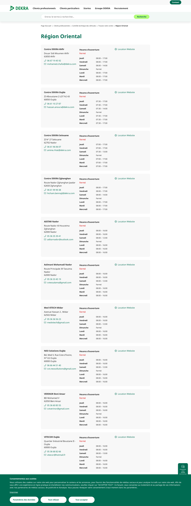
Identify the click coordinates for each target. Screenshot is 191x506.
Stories (87, 8)
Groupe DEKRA (102, 8)
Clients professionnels (44, 8)
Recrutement (121, 8)
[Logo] (20, 8)
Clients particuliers (69, 8)
